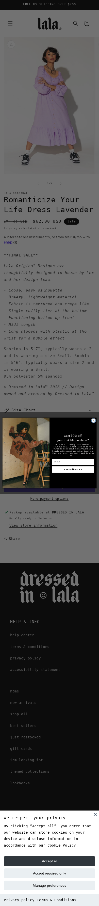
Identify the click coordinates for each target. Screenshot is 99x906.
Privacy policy (19, 900)
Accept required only (49, 873)
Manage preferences (49, 885)
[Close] (95, 814)
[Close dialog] (93, 421)
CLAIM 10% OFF (73, 469)
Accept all (49, 861)
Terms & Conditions (56, 900)
